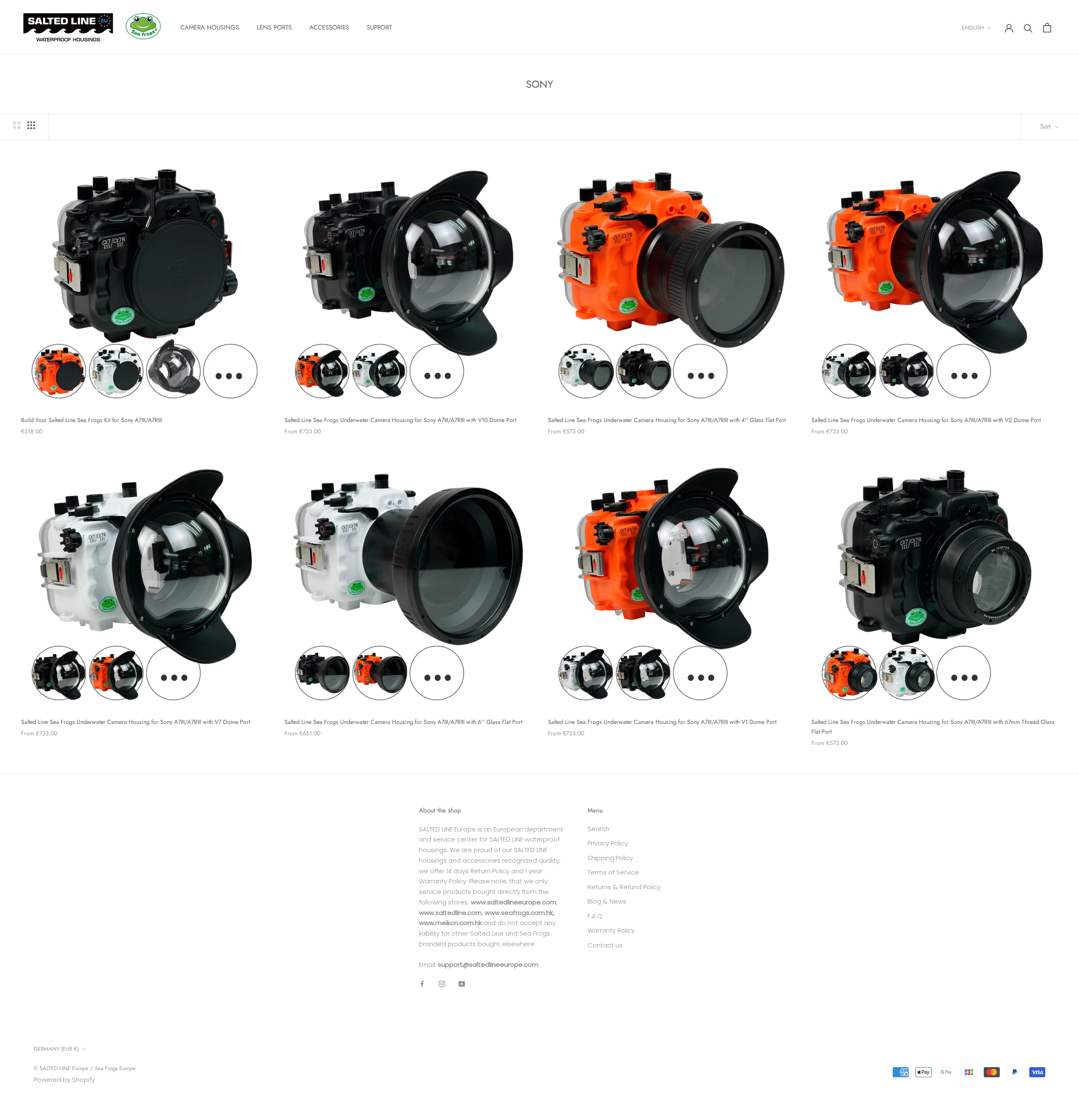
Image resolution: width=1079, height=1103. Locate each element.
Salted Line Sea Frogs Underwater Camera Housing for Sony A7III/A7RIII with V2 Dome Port (926, 420)
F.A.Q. (596, 916)
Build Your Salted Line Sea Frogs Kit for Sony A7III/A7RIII (91, 420)
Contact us (605, 945)
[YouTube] (462, 983)
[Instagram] (442, 983)
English (973, 28)
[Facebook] (422, 983)
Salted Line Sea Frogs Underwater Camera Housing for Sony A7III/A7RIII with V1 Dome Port (662, 722)
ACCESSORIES (329, 27)
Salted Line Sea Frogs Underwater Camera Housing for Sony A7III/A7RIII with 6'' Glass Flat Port (403, 722)
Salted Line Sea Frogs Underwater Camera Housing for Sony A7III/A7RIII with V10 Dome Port (400, 420)
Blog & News (607, 901)
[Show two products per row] (17, 125)
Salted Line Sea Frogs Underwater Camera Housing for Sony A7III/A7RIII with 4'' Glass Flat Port (667, 420)
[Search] (1028, 27)
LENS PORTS (274, 27)
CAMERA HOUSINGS (209, 27)
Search (598, 828)
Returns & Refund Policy (624, 886)
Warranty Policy (611, 930)
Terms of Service (613, 872)
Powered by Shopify (64, 1079)
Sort (1046, 126)
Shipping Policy (610, 857)
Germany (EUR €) (56, 1049)
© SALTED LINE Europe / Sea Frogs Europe (85, 1068)
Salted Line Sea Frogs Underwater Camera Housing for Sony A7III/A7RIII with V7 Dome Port (135, 722)
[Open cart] (1047, 27)
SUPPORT (379, 27)
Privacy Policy (608, 843)
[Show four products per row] (31, 125)
